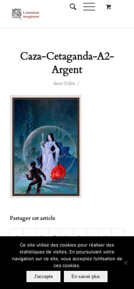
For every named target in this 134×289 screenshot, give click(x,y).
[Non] (125, 262)
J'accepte (43, 276)
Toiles (69, 83)
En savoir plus (85, 276)
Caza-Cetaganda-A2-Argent (67, 63)
